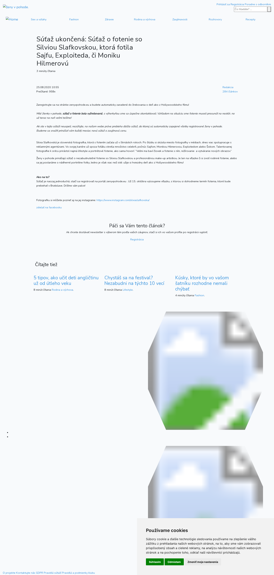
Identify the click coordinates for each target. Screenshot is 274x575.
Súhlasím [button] (155, 561)
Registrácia (237, 4)
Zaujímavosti (179, 19)
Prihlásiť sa (223, 4)
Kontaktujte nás (25, 573)
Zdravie (109, 19)
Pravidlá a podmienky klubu (78, 573)
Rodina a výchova (144, 19)
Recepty (250, 19)
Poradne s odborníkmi (258, 4)
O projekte (9, 573)
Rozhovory (215, 19)
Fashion (74, 19)
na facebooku (49, 207)
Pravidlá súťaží (52, 573)
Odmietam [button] (174, 561)
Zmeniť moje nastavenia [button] (203, 561)
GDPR (39, 573)
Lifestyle (128, 290)
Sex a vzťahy (38, 19)
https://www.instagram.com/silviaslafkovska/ (123, 200)
